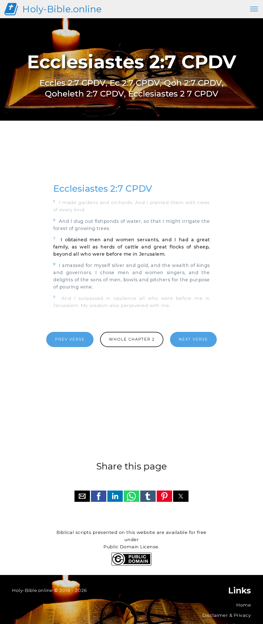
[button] (82, 496)
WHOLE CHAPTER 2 (132, 339)
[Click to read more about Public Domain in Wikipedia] (131, 564)
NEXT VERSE (193, 339)
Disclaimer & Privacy (226, 615)
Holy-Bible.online (62, 9)
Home (243, 605)
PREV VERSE (70, 339)
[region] (131, 157)
